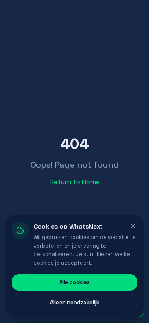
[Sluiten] (133, 226)
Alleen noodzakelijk (74, 302)
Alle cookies (74, 282)
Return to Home (75, 182)
